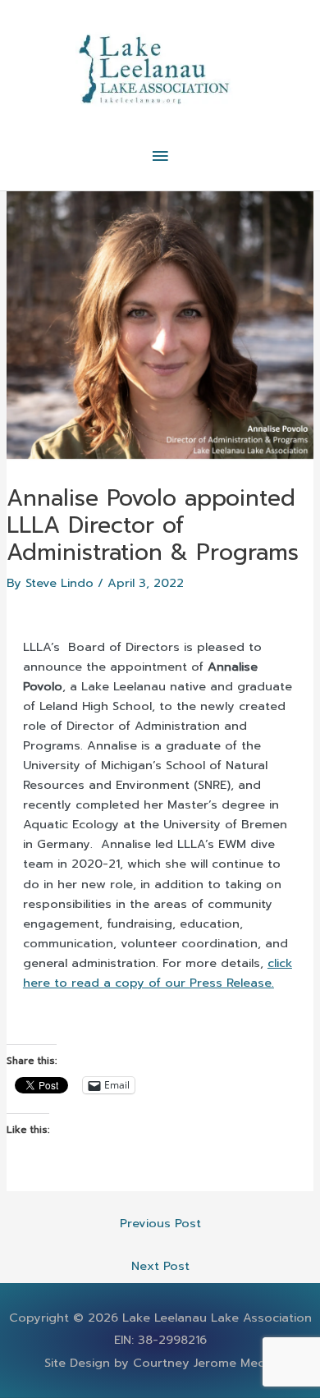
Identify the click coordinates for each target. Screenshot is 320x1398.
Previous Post (160, 1223)
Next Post (160, 1266)
